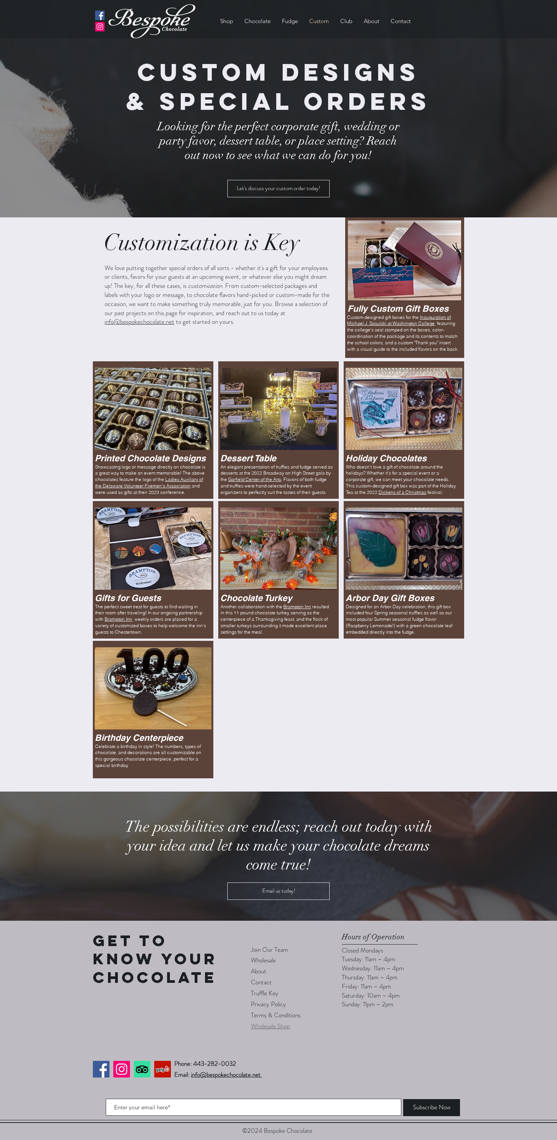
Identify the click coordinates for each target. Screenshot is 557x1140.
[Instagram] (100, 26)
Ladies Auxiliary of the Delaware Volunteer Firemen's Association (149, 482)
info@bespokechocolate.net (139, 321)
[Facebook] (100, 15)
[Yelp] (162, 1069)
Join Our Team (269, 949)
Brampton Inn (118, 619)
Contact (261, 982)
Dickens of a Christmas (402, 492)
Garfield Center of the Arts (254, 479)
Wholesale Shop (270, 1026)
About (258, 971)
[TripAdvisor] (142, 1069)
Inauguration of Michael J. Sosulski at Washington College (399, 320)
